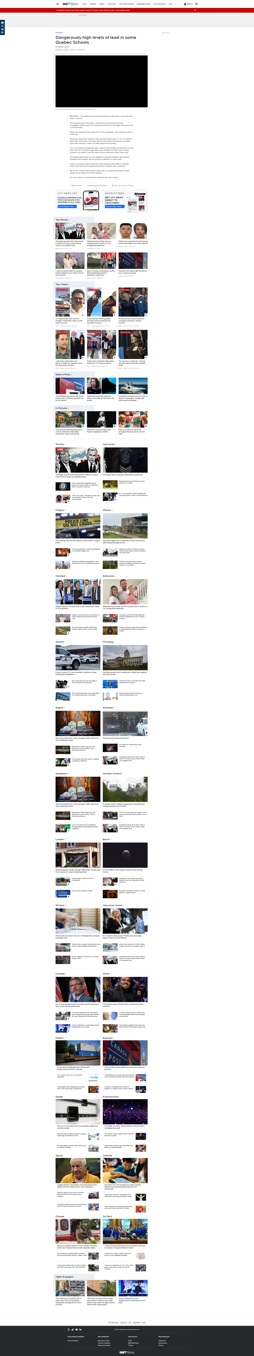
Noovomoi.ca (163, 1343)
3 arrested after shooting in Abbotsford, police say (123, 475)
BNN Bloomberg (133, 1343)
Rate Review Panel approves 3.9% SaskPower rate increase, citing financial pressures (83, 748)
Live (170, 4)
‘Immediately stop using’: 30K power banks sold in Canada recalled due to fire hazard (70, 398)
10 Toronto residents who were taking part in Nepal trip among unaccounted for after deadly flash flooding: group (85, 1014)
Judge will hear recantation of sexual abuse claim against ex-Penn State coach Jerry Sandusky (77, 1186)
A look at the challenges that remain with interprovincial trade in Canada (73, 1068)
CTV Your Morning (126, 4)
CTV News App (113, 1322)
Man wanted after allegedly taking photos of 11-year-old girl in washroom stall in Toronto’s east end (85, 485)
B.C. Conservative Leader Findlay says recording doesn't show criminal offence (122, 937)
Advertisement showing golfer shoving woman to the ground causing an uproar (99, 321)
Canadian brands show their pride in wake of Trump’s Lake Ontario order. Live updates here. (69, 243)
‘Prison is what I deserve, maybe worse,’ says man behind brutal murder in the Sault (133, 814)
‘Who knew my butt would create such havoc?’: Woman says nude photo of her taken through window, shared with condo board (101, 1302)
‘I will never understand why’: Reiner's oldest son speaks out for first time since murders (69, 363)
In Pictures (112, 4)
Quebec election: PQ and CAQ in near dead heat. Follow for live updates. (78, 608)
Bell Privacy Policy (104, 1340)
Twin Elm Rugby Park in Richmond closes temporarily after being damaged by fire (124, 542)
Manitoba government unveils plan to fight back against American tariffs (125, 673)
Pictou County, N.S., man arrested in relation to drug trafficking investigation (76, 673)
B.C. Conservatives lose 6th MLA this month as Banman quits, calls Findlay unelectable (77, 1005)
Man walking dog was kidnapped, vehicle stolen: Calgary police (78, 542)
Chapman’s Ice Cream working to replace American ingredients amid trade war (131, 880)
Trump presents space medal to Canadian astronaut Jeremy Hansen (131, 321)
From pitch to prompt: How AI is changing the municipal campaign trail (77, 937)
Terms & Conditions (104, 1343)
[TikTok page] (72, 1329)
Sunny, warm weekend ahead (82, 891)
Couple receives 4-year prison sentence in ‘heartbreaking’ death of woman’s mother (133, 629)
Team (144, 1322)
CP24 (130, 1340)
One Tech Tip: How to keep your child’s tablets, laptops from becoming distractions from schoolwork (122, 1187)
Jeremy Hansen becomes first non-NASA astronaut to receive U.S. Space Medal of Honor (124, 1247)
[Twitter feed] (68, 1329)
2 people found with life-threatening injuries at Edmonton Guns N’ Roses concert (131, 616)
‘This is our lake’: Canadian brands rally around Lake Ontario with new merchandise (86, 497)
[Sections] (58, 4)
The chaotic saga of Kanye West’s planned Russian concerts (123, 1005)
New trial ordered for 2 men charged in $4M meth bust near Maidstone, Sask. (77, 739)
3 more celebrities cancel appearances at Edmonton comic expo (132, 1301)
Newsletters (137, 1322)
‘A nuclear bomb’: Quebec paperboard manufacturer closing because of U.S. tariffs (124, 805)
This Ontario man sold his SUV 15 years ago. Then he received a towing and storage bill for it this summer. (68, 1302)
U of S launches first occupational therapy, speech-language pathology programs (85, 826)
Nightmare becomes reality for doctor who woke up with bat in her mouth (100, 398)
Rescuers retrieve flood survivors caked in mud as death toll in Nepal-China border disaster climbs (77, 1247)
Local (84, 4)
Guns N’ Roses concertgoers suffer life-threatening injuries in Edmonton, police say (101, 273)
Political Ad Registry (104, 1345)
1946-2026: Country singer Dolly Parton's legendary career (99, 431)
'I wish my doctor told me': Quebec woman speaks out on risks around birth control (69, 273)
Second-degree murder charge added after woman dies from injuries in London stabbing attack (78, 871)
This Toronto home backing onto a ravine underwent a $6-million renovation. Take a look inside (69, 432)
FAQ (130, 1322)
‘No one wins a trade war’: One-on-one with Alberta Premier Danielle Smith (132, 363)
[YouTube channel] (76, 1329)
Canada (93, 4)
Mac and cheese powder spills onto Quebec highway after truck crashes (84, 628)
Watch (101, 4)
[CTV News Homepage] (70, 4)
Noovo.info (162, 1340)
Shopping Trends (143, 4)
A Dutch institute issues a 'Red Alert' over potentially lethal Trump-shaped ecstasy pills (132, 1014)
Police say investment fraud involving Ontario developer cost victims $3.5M (133, 242)
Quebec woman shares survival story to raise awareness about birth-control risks (86, 616)
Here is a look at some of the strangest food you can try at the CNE (132, 432)
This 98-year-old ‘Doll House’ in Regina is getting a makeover (85, 760)
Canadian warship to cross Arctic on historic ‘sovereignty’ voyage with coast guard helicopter (133, 398)
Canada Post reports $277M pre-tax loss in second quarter (133, 272)
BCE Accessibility (73, 1340)
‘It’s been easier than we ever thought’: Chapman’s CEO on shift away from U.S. (69, 321)
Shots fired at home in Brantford (115, 738)
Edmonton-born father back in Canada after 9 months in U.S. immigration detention (99, 243)
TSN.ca (130, 1345)
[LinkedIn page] (80, 1329)
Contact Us (123, 1322)
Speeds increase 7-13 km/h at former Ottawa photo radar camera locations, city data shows (132, 550)
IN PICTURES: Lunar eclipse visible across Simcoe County (122, 871)
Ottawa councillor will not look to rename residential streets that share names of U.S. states (132, 563)
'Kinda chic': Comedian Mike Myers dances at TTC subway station (100, 362)
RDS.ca (161, 1345)
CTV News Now (159, 4)
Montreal (59, 33)
